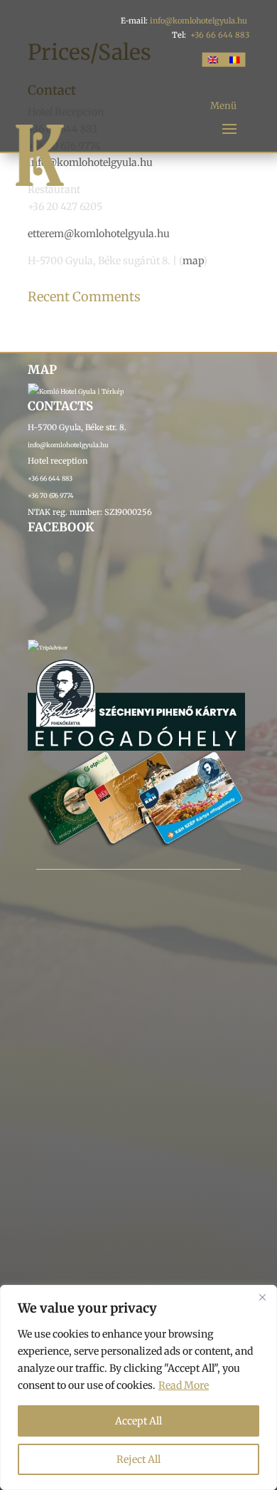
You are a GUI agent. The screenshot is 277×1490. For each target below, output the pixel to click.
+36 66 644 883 (219, 35)
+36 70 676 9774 (51, 495)
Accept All (138, 1421)
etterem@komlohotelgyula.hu (99, 233)
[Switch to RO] (234, 59)
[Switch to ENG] (213, 59)
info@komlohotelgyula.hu (198, 21)
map (193, 260)
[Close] (262, 1297)
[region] (138, 1387)
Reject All (138, 1459)
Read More (183, 1385)
